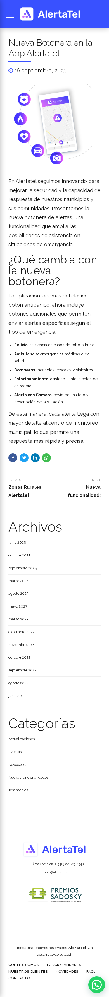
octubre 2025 (19, 555)
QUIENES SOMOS (23, 965)
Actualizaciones (21, 739)
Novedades (17, 765)
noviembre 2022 (22, 645)
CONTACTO (19, 978)
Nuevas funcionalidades (28, 777)
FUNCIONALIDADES (64, 965)
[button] (96, 984)
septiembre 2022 (22, 670)
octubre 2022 (19, 657)
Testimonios (18, 790)
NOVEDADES (67, 971)
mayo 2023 (17, 606)
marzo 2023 (18, 619)
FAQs (90, 971)
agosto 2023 (18, 593)
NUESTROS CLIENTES (28, 971)
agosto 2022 (18, 683)
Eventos (15, 752)
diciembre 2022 (21, 632)
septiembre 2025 (22, 568)
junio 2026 (17, 542)
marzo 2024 (18, 581)
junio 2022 (17, 696)
